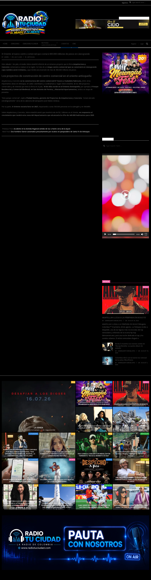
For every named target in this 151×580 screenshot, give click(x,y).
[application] (125, 195)
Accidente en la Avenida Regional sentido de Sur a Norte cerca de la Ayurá (42, 129)
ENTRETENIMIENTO (68, 485)
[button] (125, 195)
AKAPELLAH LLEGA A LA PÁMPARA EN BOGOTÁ (124, 317)
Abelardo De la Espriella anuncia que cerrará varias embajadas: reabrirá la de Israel (131, 480)
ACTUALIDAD (107, 408)
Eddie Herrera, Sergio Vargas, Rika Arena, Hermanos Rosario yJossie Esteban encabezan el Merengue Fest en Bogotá (94, 402)
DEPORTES (108, 485)
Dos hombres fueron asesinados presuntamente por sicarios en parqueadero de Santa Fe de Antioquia (50, 131)
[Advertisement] (125, 115)
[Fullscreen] (146, 234)
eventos (109, 382)
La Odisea (38, 428)
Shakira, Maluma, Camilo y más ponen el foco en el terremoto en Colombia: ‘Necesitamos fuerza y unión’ (131, 428)
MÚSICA (146, 382)
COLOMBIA (145, 460)
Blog (73, 382)
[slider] (123, 234)
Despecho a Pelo (94, 481)
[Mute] (142, 234)
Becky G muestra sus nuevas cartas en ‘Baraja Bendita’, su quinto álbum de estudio (130, 346)
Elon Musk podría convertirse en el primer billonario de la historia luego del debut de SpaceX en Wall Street (57, 505)
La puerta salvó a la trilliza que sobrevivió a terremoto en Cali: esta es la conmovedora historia (57, 454)
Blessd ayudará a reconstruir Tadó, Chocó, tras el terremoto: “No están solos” (131, 454)
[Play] (105, 234)
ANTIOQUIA (31, 57)
